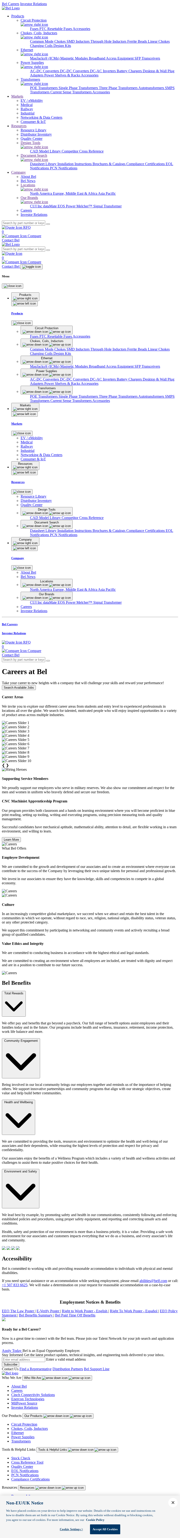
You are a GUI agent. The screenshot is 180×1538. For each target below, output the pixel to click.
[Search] (48, 224)
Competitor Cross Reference (83, 151)
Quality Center (22, 1467)
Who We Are (33, 1378)
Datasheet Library (43, 164)
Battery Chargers (130, 71)
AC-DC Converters (45, 71)
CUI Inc (36, 206)
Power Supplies (22, 1437)
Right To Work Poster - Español (134, 1311)
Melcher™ (84, 206)
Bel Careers (10, 4)
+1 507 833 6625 (14, 1285)
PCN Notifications (63, 168)
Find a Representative (35, 1369)
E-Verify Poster (48, 1311)
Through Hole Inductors (108, 41)
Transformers (21, 1441)
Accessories (81, 29)
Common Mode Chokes (48, 41)
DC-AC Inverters (103, 71)
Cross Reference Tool (27, 1462)
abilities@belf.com (153, 1281)
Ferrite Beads (137, 41)
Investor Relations (33, 4)
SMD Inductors (78, 41)
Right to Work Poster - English (85, 1311)
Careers (16, 1391)
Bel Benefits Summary (36, 1315)
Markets (17, 96)
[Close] (12, 286)
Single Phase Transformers (79, 88)
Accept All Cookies (105, 1529)
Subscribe (10, 1364)
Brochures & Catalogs (109, 164)
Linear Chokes (159, 41)
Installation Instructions (75, 164)
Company (18, 172)
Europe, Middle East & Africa (75, 193)
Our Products (33, 1416)
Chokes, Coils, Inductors (29, 1429)
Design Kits (62, 46)
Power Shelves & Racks (62, 75)
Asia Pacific (107, 193)
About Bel (19, 1386)
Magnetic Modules (74, 58)
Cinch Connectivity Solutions (33, 1395)
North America (41, 193)
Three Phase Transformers (118, 88)
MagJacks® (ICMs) (45, 58)
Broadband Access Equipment (112, 58)
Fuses (34, 29)
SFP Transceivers (147, 58)
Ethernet (17, 1433)
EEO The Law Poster (18, 1311)
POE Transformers (44, 88)
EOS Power (67, 206)
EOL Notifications (24, 1471)
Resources (18, 126)
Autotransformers (151, 88)
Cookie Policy (95, 1520)
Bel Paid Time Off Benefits (75, 1315)
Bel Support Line (96, 1369)
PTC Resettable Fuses (56, 29)
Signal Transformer (107, 206)
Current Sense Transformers (71, 92)
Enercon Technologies (27, 1399)
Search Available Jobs (19, 687)
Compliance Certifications (146, 164)
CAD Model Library (46, 151)
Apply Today (12, 1351)
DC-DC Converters (75, 71)
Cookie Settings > (71, 1529)
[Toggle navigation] (31, 266)
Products (17, 16)
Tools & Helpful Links (53, 1449)
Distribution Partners (67, 1369)
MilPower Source (24, 1403)
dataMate (50, 206)
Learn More (11, 839)
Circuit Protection (24, 1424)
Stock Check (20, 1458)
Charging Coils (41, 46)
